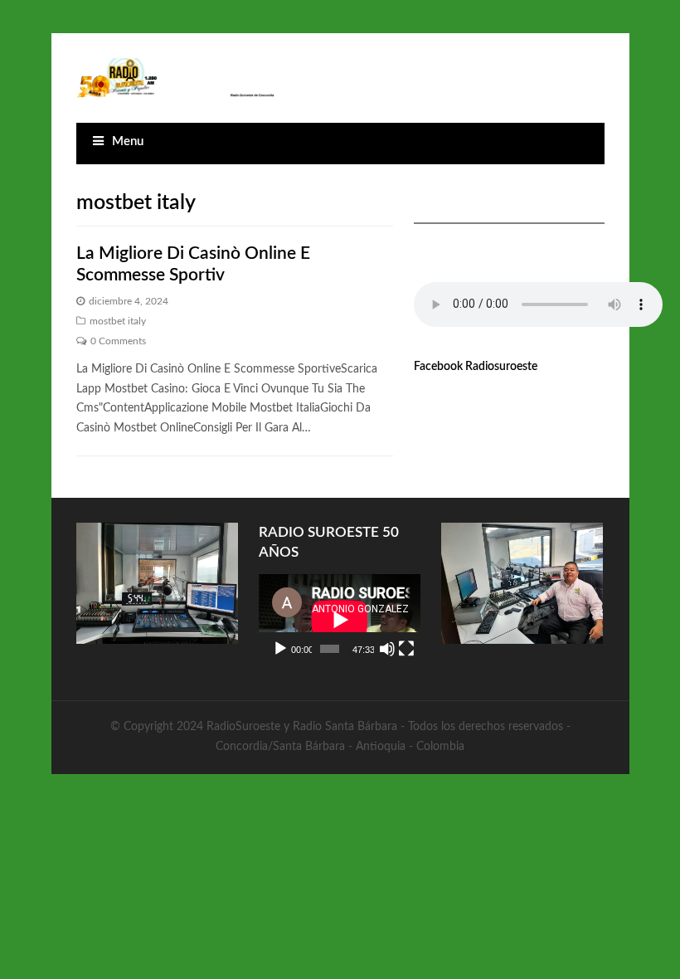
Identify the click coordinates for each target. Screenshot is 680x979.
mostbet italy (118, 321)
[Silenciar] (387, 648)
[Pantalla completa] (406, 648)
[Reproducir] (280, 648)
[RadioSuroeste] (176, 78)
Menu (127, 141)
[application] (339, 619)
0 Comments (118, 341)
